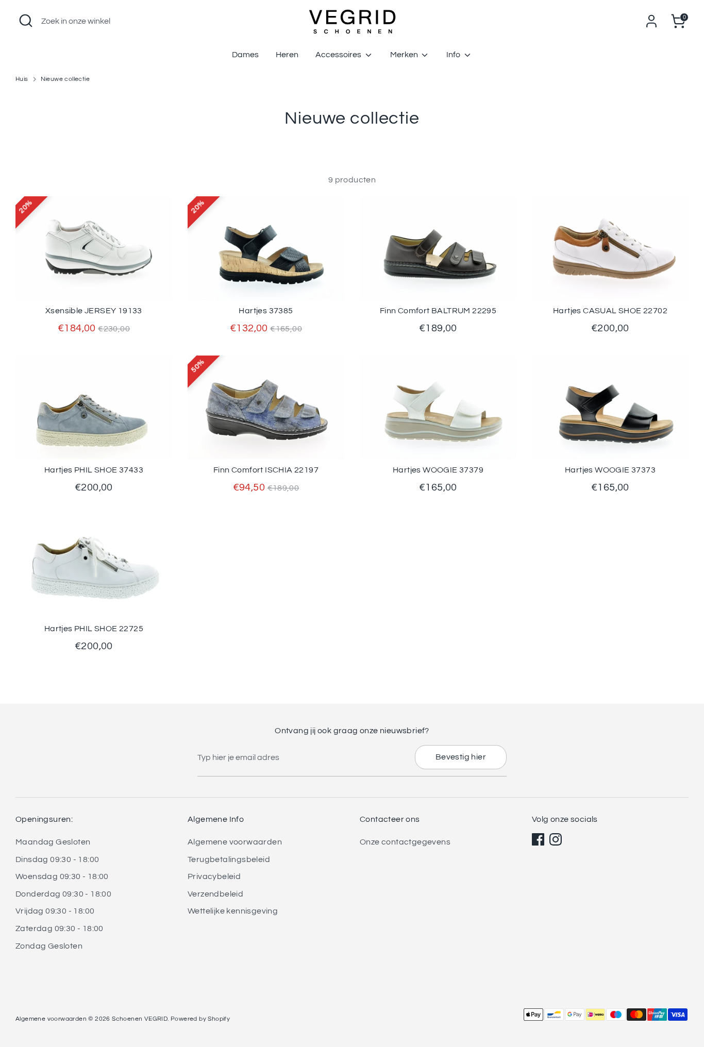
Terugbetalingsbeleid (229, 859)
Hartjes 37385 (266, 311)
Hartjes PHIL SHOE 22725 (93, 628)
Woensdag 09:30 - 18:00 (62, 876)
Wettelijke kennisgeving (233, 911)
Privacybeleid (214, 876)
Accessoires (339, 54)
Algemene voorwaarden (235, 842)
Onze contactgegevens (405, 842)
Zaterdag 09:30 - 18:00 (59, 928)
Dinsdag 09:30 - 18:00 (57, 859)
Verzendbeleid (215, 894)
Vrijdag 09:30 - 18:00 (54, 911)
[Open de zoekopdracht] (25, 20)
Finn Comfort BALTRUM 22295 (438, 311)
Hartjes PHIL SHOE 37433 (93, 470)
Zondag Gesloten (48, 946)
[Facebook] (538, 839)
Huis (21, 79)
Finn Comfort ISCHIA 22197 (266, 470)
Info (454, 54)
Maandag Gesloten (52, 842)
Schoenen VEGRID (139, 1019)
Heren (287, 54)
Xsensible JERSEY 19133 (93, 311)
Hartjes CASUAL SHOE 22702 (610, 311)
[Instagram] (555, 839)
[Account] (651, 21)
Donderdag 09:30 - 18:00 (63, 894)
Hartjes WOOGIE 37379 (438, 470)
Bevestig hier (460, 757)
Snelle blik (94, 283)
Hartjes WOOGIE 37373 (610, 470)
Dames (245, 54)
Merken (405, 54)
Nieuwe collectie (65, 79)
